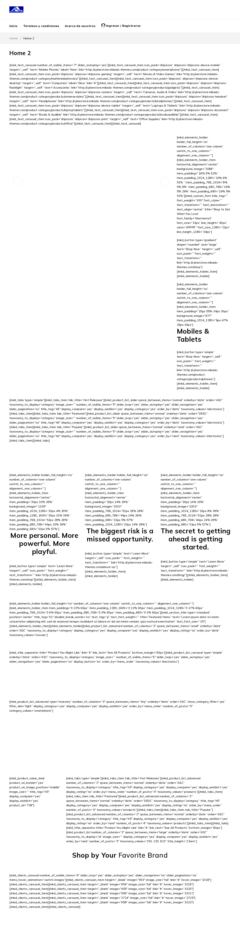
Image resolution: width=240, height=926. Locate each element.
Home (13, 38)
